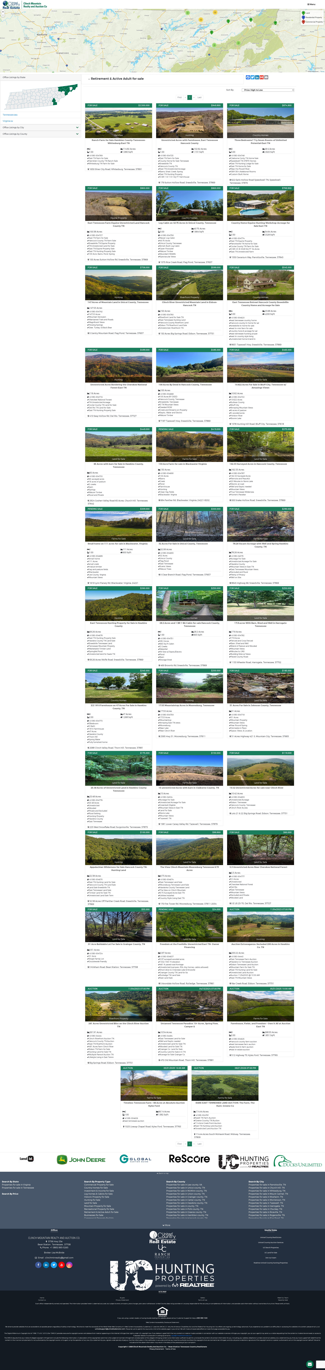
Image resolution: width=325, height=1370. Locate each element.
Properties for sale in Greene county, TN (186, 1212)
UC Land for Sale (271, 1253)
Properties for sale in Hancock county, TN (187, 1218)
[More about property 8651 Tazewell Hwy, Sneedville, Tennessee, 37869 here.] (260, 305)
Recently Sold (283, 1300)
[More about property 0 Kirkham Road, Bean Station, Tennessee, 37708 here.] (118, 938)
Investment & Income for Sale (99, 1190)
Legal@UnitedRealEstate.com (181, 1336)
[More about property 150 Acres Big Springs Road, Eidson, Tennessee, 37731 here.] (189, 300)
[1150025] (211, 32)
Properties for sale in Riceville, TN (265, 1212)
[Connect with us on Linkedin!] (46, 1265)
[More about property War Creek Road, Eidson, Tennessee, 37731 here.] (260, 946)
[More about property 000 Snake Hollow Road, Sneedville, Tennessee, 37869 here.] (260, 464)
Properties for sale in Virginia (16, 1184)
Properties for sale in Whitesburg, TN (267, 1190)
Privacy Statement (122, 1300)
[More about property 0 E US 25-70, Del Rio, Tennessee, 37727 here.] (260, 867)
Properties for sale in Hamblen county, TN (187, 1215)
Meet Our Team (283, 1298)
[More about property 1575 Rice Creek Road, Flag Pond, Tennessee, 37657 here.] (189, 225)
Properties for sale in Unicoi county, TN (185, 1187)
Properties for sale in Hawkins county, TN (186, 1203)
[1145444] (251, 20)
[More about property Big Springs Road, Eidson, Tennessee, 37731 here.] (118, 1025)
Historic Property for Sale (96, 1197)
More (167, 1225)
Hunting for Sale (92, 1200)
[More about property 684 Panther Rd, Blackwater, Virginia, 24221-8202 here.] (189, 464)
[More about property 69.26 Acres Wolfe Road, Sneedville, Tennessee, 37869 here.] (118, 623)
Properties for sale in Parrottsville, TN (267, 1184)
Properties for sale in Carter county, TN (185, 1200)
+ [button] (3, 11)
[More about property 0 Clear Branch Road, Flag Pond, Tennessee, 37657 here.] (189, 541)
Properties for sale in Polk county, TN (184, 1209)
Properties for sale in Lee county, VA (184, 1184)
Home (42, 1298)
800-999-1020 (202, 1318)
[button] (40, 128)
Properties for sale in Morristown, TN (267, 1200)
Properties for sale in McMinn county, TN (186, 1190)
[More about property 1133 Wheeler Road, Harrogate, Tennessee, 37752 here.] (260, 625)
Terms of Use (202, 1300)
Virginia (8, 121)
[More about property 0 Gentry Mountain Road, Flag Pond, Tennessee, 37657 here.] (118, 300)
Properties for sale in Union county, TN (185, 1194)
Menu (312, 4)
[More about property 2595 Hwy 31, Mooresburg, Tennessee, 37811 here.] (189, 703)
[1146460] (228, 21)
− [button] (3, 15)
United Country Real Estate (270, 1237)
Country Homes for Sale (96, 1187)
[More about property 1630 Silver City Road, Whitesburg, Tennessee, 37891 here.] (118, 137)
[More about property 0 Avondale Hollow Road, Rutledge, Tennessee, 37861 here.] (189, 946)
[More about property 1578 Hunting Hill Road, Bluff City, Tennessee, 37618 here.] (260, 387)
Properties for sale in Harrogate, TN (266, 1206)
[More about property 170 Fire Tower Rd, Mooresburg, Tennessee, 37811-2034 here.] (189, 867)
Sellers (202, 1298)
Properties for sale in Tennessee (18, 1187)
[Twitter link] (54, 1265)
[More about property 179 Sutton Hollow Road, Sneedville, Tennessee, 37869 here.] (189, 143)
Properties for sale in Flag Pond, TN (266, 1218)
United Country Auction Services (270, 1243)
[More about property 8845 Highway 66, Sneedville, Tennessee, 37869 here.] (260, 546)
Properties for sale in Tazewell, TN (266, 1203)
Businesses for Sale (93, 1215)
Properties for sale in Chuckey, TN (265, 1209)
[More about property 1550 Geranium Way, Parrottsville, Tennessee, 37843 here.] (260, 222)
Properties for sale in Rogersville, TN (267, 1215)
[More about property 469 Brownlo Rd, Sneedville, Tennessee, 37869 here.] (189, 626)
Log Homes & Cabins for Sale (98, 1194)
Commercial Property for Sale (99, 1184)
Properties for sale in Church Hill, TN (267, 1187)
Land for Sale (90, 1203)
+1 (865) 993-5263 (59, 1247)
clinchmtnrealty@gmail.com (59, 1257)
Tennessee (10, 114)
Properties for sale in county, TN (182, 1206)
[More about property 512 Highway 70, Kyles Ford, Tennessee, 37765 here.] (260, 1022)
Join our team (270, 1258)
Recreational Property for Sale (99, 1209)
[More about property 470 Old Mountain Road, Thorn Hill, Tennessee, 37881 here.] (189, 1024)
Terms (322, 71)
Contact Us (42, 1300)
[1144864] (275, 23)
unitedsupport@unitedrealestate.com (110, 1329)
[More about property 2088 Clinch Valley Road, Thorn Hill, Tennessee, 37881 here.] (118, 709)
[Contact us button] (310, 1364)
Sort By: (230, 90)
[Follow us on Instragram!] (69, 1265)
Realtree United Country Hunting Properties (271, 1263)
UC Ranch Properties (271, 1248)
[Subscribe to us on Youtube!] (61, 1265)
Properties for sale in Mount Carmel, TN (268, 1194)
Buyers (122, 1298)
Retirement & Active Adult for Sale (101, 1212)
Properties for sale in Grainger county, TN (186, 1197)
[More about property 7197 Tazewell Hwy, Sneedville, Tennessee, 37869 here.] (189, 385)
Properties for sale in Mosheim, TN (266, 1197)
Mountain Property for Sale (97, 1206)
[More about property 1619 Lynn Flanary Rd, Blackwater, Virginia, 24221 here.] (118, 546)
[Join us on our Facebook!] (38, 1265)
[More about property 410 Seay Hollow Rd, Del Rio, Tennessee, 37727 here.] (118, 383)
